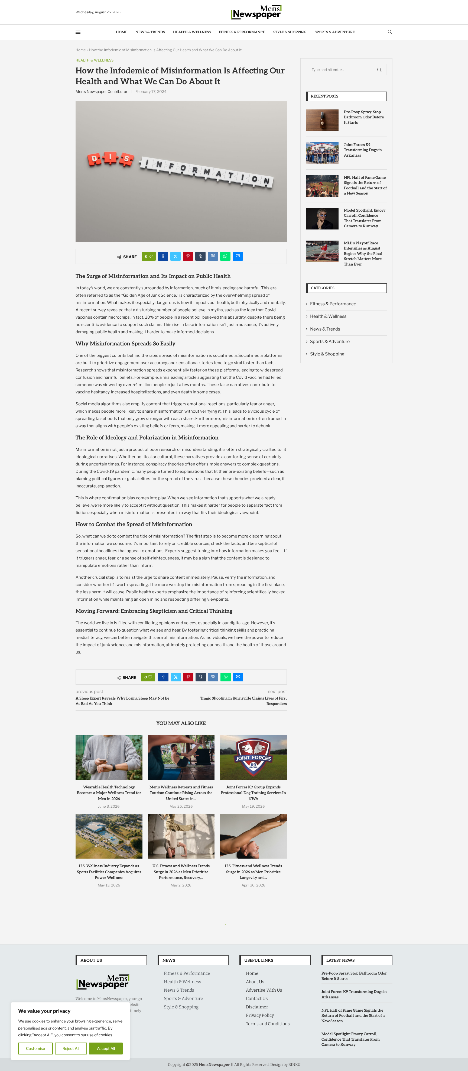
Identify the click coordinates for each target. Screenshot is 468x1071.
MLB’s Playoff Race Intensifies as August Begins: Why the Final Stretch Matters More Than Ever (363, 254)
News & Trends (150, 32)
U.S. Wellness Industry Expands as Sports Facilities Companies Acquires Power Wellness (109, 872)
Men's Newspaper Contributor (101, 91)
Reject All (71, 1048)
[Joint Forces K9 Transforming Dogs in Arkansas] (322, 153)
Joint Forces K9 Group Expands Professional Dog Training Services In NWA (253, 793)
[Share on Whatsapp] (225, 256)
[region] (70, 1031)
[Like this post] (150, 256)
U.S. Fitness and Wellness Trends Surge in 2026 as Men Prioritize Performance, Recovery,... (181, 872)
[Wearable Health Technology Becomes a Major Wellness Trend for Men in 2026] (109, 757)
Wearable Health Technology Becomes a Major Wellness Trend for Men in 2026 (109, 793)
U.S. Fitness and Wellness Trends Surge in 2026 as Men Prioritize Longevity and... (253, 872)
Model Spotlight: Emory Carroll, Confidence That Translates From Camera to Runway (364, 218)
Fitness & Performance (242, 32)
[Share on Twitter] (175, 256)
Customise (35, 1048)
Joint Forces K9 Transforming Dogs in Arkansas (363, 150)
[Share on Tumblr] (200, 256)
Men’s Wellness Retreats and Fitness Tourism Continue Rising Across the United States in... (181, 793)
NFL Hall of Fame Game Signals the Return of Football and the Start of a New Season (365, 185)
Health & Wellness (192, 32)
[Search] (389, 32)
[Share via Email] (238, 256)
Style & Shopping (290, 32)
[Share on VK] (213, 256)
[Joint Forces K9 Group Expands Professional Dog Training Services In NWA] (253, 757)
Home (121, 32)
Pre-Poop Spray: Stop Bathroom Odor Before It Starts (364, 117)
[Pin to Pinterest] (188, 256)
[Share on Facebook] (163, 256)
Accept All (106, 1048)
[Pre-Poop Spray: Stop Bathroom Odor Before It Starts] (322, 120)
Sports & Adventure (335, 32)
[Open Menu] (78, 32)
